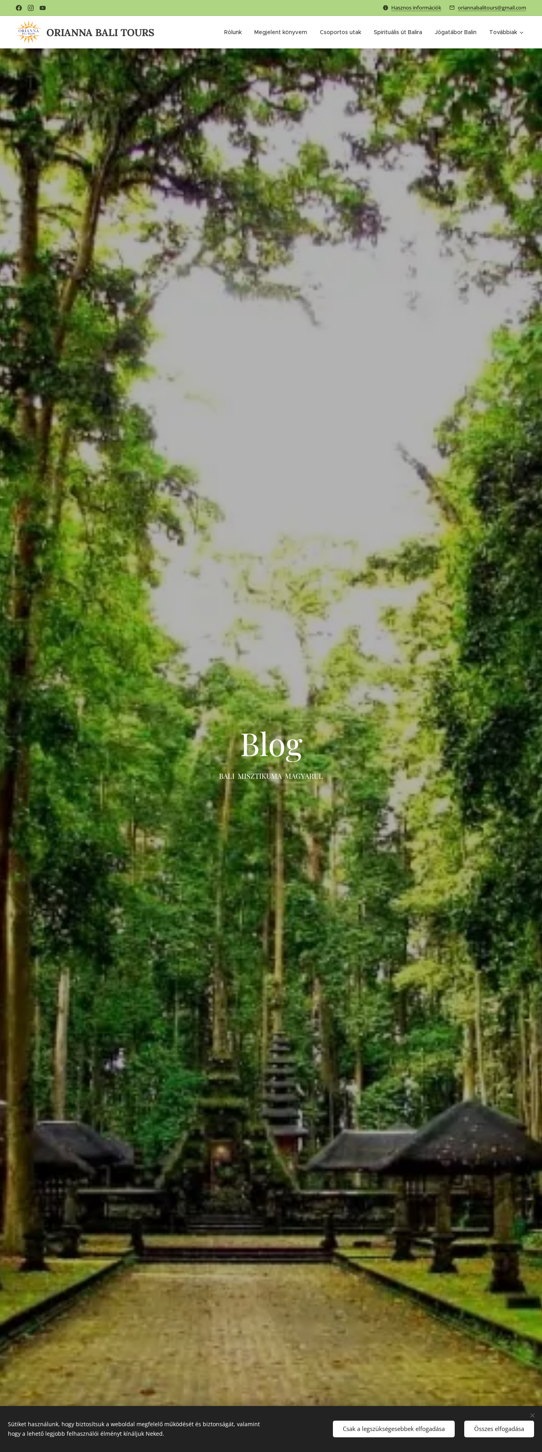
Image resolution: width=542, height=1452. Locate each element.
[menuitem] (235, 32)
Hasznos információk (416, 7)
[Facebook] (19, 8)
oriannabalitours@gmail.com (492, 7)
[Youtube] (43, 8)
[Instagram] (31, 8)
